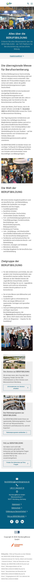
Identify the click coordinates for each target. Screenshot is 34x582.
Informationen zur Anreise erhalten (16, 387)
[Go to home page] (11, 4)
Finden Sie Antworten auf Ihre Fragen (16, 463)
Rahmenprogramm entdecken (15, 432)
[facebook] (11, 521)
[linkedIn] (22, 521)
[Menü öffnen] (32, 4)
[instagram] (17, 521)
